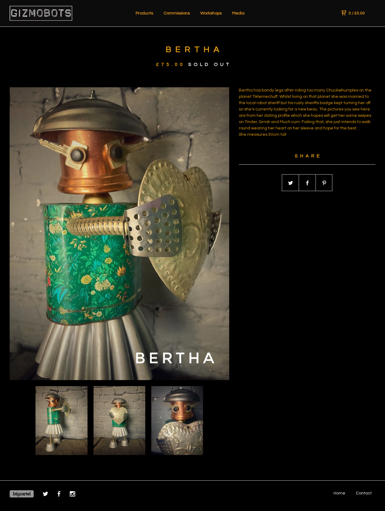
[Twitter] (45, 495)
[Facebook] (59, 495)
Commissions (177, 13)
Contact (364, 493)
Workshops (211, 13)
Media (238, 13)
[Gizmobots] (41, 13)
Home (339, 493)
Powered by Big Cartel (22, 493)
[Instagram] (72, 495)
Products (144, 13)
